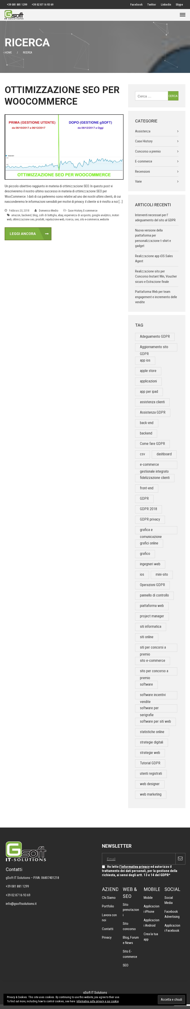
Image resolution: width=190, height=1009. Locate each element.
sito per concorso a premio (154, 672)
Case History (75, 210)
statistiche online (152, 732)
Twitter (151, 4)
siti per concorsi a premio (153, 648)
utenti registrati (151, 773)
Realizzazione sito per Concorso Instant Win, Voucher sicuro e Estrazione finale (156, 276)
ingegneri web (150, 564)
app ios (145, 360)
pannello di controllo (154, 595)
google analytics (101, 215)
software (146, 684)
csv (142, 454)
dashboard (164, 454)
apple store (148, 371)
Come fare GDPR (152, 443)
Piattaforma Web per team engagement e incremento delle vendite (156, 297)
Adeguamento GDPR (155, 336)
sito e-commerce (89, 219)
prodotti (39, 219)
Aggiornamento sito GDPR (154, 348)
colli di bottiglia (48, 215)
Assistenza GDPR (152, 412)
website (104, 219)
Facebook (136, 4)
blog (35, 215)
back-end (146, 423)
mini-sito (162, 574)
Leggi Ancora (23, 234)
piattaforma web (152, 605)
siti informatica (150, 626)
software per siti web (155, 721)
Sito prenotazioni (131, 910)
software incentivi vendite (153, 696)
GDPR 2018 (148, 509)
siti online (146, 637)
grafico (145, 553)
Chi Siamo (109, 898)
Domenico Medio (48, 210)
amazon (15, 215)
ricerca (69, 219)
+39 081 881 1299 (17, 4)
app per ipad (149, 391)
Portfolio (108, 906)
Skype (179, 4)
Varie (138, 181)
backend (27, 215)
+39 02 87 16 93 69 (42, 4)
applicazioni (148, 381)
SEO (125, 965)
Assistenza (142, 131)
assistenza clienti (152, 402)
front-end (146, 488)
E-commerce (90, 210)
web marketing (151, 794)
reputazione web (54, 219)
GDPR (144, 498)
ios (142, 574)
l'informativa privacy (134, 867)
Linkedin (166, 4)
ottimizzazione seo (23, 219)
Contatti (107, 929)
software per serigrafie (149, 709)
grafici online (149, 543)
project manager (152, 616)
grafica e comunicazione (151, 531)
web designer (150, 784)
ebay (60, 215)
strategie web (150, 752)
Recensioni (142, 171)
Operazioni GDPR (152, 585)
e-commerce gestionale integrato (154, 465)
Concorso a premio (148, 151)
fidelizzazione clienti (155, 477)
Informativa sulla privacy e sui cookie (97, 1001)
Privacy (106, 937)
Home (8, 52)
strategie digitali (151, 742)
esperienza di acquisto (77, 215)
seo (77, 219)
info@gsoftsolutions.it (21, 904)
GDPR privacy (150, 519)
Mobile (148, 898)
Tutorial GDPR (150, 763)
